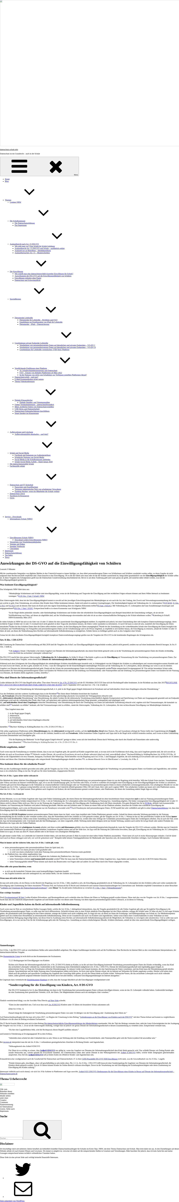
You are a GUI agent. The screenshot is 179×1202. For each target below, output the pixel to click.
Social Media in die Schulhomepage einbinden (32, 460)
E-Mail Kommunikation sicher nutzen (29, 379)
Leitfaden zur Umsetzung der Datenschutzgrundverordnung (24, 888)
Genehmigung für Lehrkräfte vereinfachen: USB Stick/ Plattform (44, 350)
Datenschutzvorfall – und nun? (26, 377)
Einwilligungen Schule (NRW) (21, 538)
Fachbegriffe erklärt (17, 466)
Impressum (9, 551)
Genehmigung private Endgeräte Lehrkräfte (31, 343)
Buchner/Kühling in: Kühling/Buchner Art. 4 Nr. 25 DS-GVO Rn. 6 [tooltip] (50, 742)
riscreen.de (7, 1042)
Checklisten (14, 549)
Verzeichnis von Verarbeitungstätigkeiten (25, 542)
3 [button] (96, 605)
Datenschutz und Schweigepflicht (27, 280)
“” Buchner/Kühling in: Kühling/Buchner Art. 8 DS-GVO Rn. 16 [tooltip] (104, 754)
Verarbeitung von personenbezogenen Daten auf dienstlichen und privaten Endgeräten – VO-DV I (57, 345)
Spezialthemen (15, 299)
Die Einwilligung (16, 271)
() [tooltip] (104, 606)
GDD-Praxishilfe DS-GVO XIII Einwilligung (100, 1059)
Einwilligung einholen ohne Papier (28, 278)
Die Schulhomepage (17, 221)
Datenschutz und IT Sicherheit (21, 485)
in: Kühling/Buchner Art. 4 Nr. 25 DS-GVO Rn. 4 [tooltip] (36, 727)
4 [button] (13, 608)
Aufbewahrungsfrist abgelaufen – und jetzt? (31, 434)
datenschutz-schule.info (9, 150)
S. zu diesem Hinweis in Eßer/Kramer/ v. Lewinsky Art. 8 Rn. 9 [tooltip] (111, 759)
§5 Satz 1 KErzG (104, 606)
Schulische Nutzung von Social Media (29, 457)
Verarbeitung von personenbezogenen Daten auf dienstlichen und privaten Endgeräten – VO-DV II (57, 347)
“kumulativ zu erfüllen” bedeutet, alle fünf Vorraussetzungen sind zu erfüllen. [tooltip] (40, 705)
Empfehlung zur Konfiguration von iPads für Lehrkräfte (40, 322)
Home (7, 179)
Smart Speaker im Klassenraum (27, 413)
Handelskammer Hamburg (37, 980)
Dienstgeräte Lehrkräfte (24, 318)
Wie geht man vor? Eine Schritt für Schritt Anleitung (35, 246)
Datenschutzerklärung (13, 553)
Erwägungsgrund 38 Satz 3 (15, 897)
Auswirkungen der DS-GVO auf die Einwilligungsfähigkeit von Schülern (43, 276)
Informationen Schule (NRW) (21, 519)
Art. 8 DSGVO (54, 1005)
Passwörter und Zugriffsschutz (26, 487)
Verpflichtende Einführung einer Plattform (31, 368)
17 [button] (60, 858)
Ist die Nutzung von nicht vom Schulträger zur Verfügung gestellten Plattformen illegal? (53, 375)
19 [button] (42, 885)
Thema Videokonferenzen (25, 381)
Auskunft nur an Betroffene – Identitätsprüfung (33, 251)
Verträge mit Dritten (17, 544)
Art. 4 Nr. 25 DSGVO (68, 683)
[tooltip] (31, 596)
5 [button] (152, 615)
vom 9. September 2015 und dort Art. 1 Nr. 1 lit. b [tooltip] (88, 684)
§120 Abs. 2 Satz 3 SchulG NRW (31, 596)
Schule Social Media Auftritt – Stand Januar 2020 (34, 462)
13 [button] (23, 742)
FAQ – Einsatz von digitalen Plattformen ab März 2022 (40, 373)
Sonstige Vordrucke (17, 546)
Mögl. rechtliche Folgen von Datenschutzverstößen (34, 407)
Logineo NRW (15, 202)
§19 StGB (168, 603)
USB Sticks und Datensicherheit (27, 409)
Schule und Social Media (19, 453)
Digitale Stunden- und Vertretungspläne (34, 402)
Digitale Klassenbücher (24, 400)
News (7, 557)
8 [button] (111, 668)
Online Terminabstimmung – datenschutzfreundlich (34, 405)
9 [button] (165, 682)
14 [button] (31, 754)
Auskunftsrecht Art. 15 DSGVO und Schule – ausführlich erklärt (40, 248)
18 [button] (33, 861)
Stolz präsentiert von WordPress (12, 1201)
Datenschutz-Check (17, 494)
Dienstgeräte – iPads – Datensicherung (34, 324)
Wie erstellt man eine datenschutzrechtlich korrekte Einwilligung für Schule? (44, 274)
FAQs (12, 498)
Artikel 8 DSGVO (128, 1053)
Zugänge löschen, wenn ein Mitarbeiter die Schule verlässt (37, 491)
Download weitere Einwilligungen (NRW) (31, 540)
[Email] (23, 1197)
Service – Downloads (13, 517)
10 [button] (57, 693)
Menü (76, 175)
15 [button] (83, 759)
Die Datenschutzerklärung (25, 223)
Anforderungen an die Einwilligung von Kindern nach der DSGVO (106, 1017)
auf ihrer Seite (53, 1000)
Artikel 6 (16, 651)
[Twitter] (23, 1178)
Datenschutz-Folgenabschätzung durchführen (32, 411)
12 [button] (9, 726)
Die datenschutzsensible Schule (22, 464)
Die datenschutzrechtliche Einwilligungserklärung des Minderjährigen (71, 1023)
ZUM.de (148, 803)
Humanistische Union (11, 956)
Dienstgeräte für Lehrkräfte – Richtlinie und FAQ (38, 320)
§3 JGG (12, 606)
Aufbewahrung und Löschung (21, 432)
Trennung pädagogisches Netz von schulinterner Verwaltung (38, 489)
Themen (8, 200)
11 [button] (10, 704)
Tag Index (9, 555)
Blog (7, 181)
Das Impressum (21, 225)
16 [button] (71, 807)
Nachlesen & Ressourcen (19, 496)
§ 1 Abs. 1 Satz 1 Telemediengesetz (107, 888)
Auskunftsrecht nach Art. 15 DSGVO (24, 244)
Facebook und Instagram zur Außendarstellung (33, 455)
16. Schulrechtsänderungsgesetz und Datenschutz (38, 370)
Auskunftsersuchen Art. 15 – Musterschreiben (32, 253)
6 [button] (9, 626)
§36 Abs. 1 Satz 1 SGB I (23, 609)
